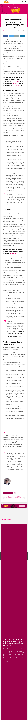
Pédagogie (13, 16)
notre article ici (15, 52)
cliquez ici (17, 81)
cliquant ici (13, 253)
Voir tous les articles (8, 492)
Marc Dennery (6, 30)
